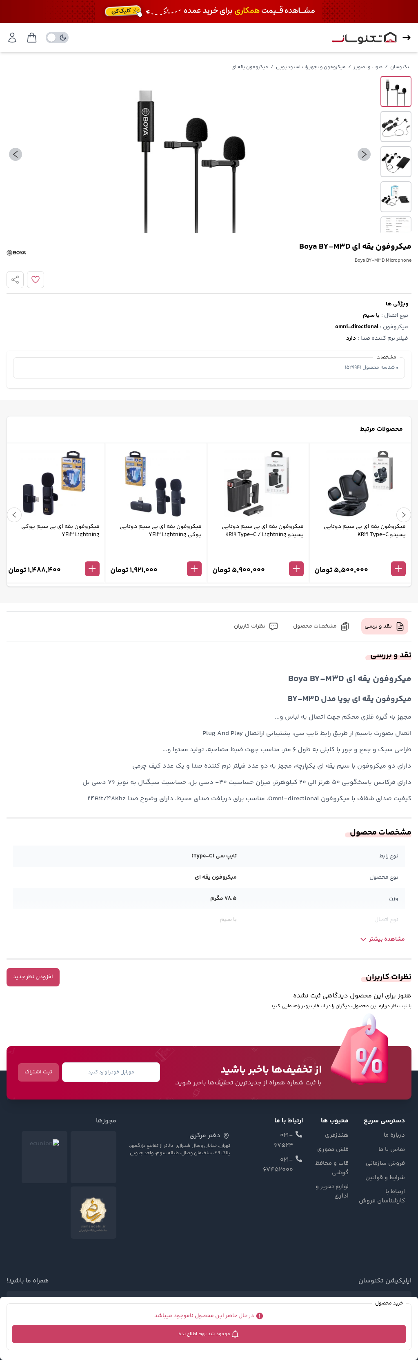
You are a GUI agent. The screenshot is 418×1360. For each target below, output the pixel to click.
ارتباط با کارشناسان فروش (382, 1196)
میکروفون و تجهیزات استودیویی (311, 67)
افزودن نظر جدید (33, 977)
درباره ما (394, 1135)
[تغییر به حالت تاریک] (57, 37)
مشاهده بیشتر (387, 939)
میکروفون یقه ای (249, 67)
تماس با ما (391, 1149)
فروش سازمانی (385, 1163)
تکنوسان (399, 67)
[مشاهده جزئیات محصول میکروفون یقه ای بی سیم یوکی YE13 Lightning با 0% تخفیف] (54, 555)
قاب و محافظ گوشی (331, 1168)
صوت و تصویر (368, 67)
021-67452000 (278, 1165)
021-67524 (283, 1141)
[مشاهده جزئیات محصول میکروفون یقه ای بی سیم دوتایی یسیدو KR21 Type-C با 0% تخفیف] (360, 555)
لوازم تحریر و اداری (332, 1191)
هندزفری (336, 1135)
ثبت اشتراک (38, 1072)
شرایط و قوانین (385, 1177)
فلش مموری (332, 1149)
